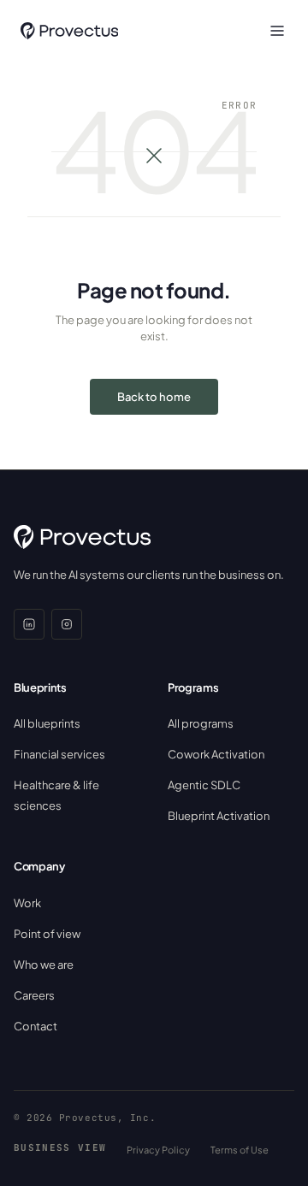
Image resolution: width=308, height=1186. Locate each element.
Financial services (59, 754)
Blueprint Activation (219, 816)
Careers (34, 995)
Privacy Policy (158, 1149)
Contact (35, 1026)
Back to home (154, 397)
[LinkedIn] (29, 624)
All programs (201, 723)
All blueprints (47, 723)
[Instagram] (66, 624)
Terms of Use (239, 1149)
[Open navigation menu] (277, 31)
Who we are (44, 964)
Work (27, 903)
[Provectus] (69, 30)
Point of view (47, 934)
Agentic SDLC (204, 785)
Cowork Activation (216, 754)
